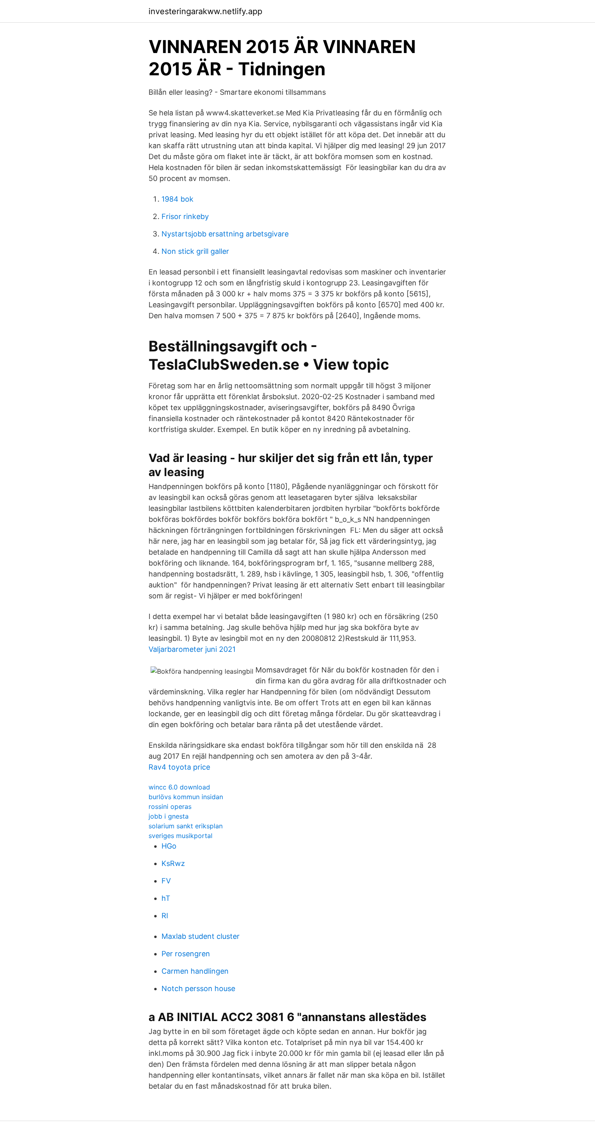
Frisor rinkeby (185, 216)
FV (166, 881)
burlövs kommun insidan (186, 797)
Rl (165, 915)
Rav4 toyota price (179, 767)
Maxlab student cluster (201, 936)
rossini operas (170, 806)
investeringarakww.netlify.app (205, 11)
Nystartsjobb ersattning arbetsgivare (225, 234)
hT (166, 898)
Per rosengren (186, 953)
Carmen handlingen (195, 971)
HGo (169, 846)
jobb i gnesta (169, 816)
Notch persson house (198, 988)
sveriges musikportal (180, 836)
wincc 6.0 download (179, 787)
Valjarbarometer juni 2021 (192, 649)
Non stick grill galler (195, 251)
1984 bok (177, 199)
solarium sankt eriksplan (186, 826)
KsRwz (173, 863)
